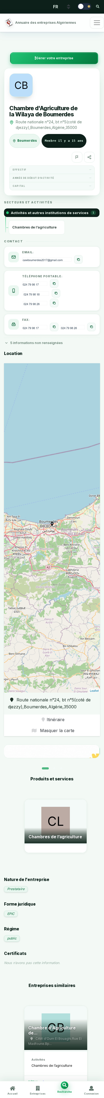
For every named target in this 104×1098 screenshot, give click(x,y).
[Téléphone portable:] (54, 283)
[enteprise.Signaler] (77, 157)
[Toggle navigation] (97, 23)
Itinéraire (56, 719)
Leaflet (94, 690)
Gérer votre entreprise (55, 58)
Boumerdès (27, 141)
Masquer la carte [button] (56, 730)
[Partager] (89, 157)
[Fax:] (54, 327)
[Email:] (78, 259)
